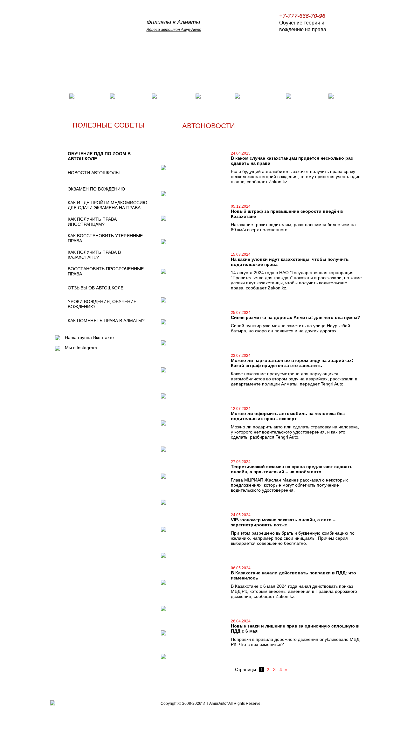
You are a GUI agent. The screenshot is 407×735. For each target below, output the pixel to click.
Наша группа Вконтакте (89, 337)
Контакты (347, 96)
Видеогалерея (176, 96)
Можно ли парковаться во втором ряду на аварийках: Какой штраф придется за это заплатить (292, 363)
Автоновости (310, 96)
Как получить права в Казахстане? (94, 255)
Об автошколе (88, 96)
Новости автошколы (94, 172)
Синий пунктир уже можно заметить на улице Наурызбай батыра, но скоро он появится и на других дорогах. (290, 328)
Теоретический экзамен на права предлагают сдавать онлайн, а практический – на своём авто (292, 469)
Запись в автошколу (253, 96)
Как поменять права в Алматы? (106, 320)
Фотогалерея (133, 96)
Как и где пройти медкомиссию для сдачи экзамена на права (107, 205)
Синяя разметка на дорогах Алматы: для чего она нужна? (295, 317)
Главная (57, 96)
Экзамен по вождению (96, 188)
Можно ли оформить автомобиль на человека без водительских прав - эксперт (288, 416)
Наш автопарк (212, 96)
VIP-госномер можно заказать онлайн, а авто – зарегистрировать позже (283, 522)
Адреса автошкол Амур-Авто (174, 29)
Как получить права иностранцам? (92, 222)
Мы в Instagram (81, 347)
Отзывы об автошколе (95, 287)
